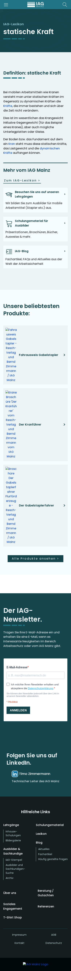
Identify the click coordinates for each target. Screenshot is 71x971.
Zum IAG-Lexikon (22, 180)
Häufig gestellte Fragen (53, 859)
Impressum (19, 935)
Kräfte (7, 106)
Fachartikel (45, 854)
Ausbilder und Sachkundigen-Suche (15, 869)
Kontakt (19, 943)
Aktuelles (44, 849)
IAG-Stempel (14, 860)
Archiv (9, 878)
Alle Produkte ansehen (35, 558)
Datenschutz (54, 943)
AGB (53, 935)
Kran (11, 144)
